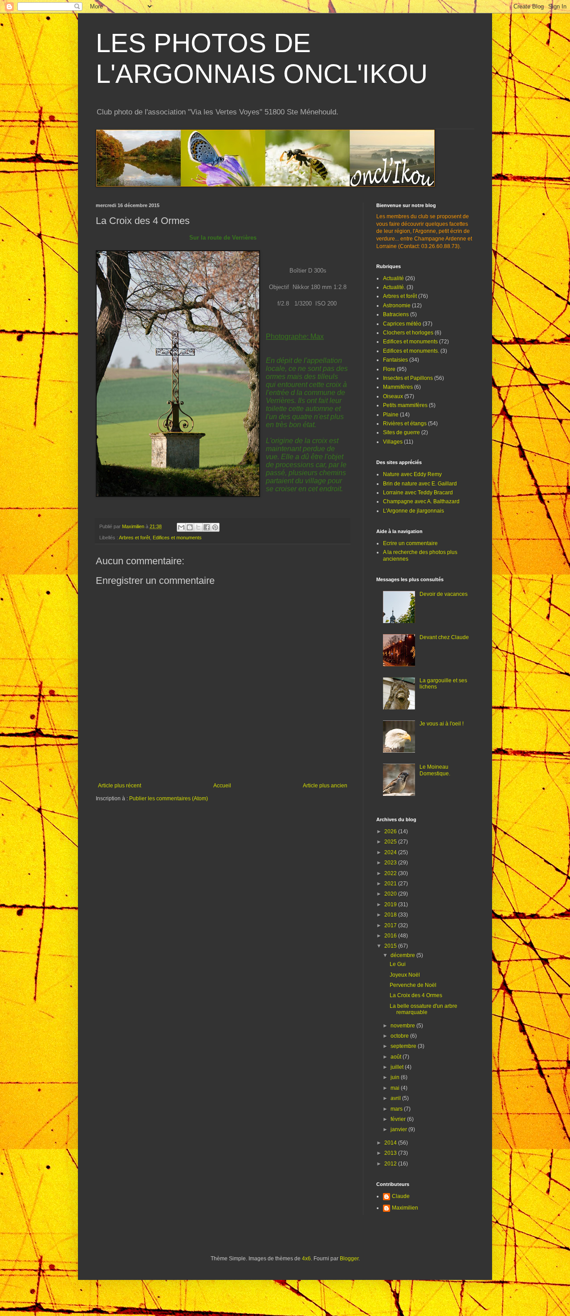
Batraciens (396, 314)
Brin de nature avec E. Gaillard (420, 484)
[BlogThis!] (189, 527)
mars (397, 1109)
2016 (391, 936)
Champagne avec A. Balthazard (421, 501)
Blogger (349, 1258)
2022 (391, 873)
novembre (403, 1026)
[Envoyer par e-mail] (181, 527)
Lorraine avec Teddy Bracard (418, 492)
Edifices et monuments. (411, 351)
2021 (391, 883)
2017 (391, 925)
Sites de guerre (401, 432)
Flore (389, 369)
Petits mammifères (405, 405)
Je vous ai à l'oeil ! (441, 724)
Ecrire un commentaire (410, 543)
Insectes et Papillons (408, 378)
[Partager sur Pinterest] (215, 527)
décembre (403, 955)
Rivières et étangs (405, 423)
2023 (391, 863)
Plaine (391, 415)
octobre (400, 1036)
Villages (393, 442)
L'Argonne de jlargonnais (413, 511)
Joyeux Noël (405, 975)
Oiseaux (393, 396)
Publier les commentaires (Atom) (168, 798)
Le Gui (398, 964)
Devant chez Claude (444, 637)
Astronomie (397, 305)
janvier (399, 1129)
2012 (391, 1164)
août (397, 1057)
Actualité (393, 278)
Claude (401, 1196)
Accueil (222, 785)
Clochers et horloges (408, 333)
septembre (404, 1046)
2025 (391, 842)
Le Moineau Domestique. (434, 770)
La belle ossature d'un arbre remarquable (423, 1009)
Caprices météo (402, 324)
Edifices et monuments (177, 537)
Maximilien (405, 1208)
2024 (391, 852)
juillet (398, 1067)
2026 (391, 831)
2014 (391, 1143)
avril (396, 1098)
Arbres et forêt (134, 537)
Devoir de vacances (443, 594)
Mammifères (398, 387)
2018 (391, 915)
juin (396, 1077)
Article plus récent (119, 785)
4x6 (306, 1258)
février (399, 1119)
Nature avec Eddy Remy (412, 474)
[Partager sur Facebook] (206, 527)
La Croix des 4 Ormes (416, 995)
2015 (391, 946)
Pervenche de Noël (413, 985)
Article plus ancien (325, 785)
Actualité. (394, 287)
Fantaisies (395, 360)
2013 (391, 1153)
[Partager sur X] (198, 527)
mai (396, 1088)
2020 (391, 894)
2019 (391, 904)
